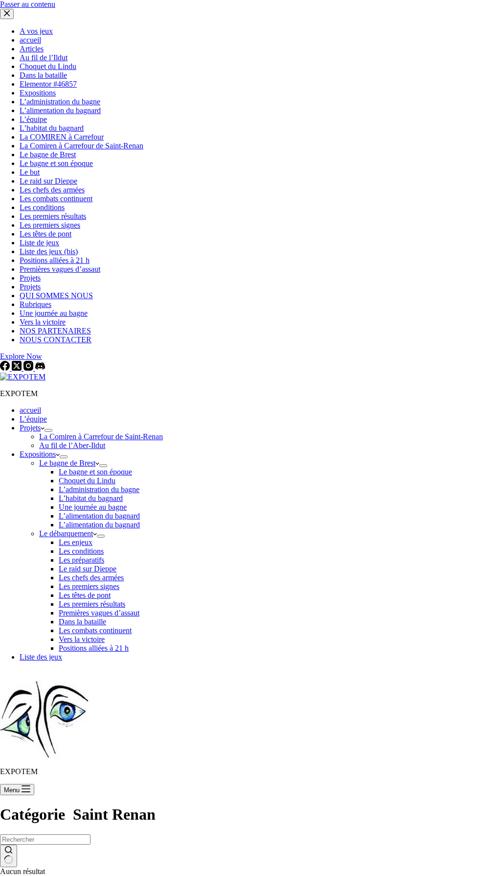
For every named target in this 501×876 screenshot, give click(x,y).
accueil (30, 410)
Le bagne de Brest (67, 463)
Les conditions (81, 551)
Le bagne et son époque (95, 472)
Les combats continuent (95, 630)
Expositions (38, 454)
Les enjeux (75, 542)
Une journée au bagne (93, 507)
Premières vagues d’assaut (99, 613)
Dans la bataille (82, 621)
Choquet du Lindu (87, 480)
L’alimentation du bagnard (99, 516)
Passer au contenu (27, 4)
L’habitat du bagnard (91, 498)
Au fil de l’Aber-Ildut (72, 445)
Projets (30, 428)
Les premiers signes (89, 586)
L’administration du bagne (99, 489)
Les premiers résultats (92, 604)
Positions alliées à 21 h (94, 648)
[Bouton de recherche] (8, 856)
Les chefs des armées (91, 577)
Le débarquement (66, 533)
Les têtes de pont (85, 595)
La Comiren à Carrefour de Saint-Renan (101, 436)
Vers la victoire (82, 639)
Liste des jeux (41, 657)
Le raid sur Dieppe (87, 569)
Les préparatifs (81, 560)
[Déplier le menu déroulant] (48, 430)
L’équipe (33, 419)
